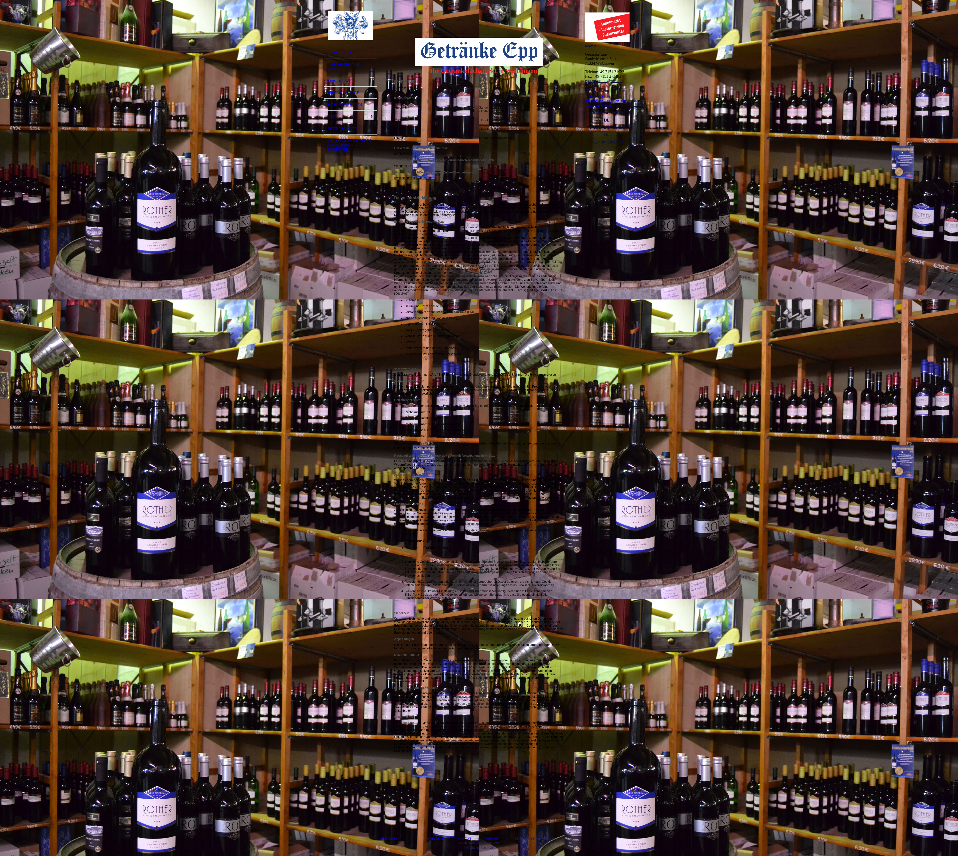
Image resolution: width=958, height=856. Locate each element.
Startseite (340, 52)
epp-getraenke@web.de (603, 81)
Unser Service (343, 93)
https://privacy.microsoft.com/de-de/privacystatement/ (502, 747)
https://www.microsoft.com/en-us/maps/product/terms (462, 730)
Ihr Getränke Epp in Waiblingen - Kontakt (349, 145)
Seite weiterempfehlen (534, 839)
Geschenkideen (345, 105)
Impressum (434, 839)
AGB (332, 117)
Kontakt (465, 839)
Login (574, 839)
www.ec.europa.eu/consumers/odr (417, 178)
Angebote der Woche (343, 66)
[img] (350, 25)
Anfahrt (493, 839)
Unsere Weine (343, 81)
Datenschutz (343, 129)
